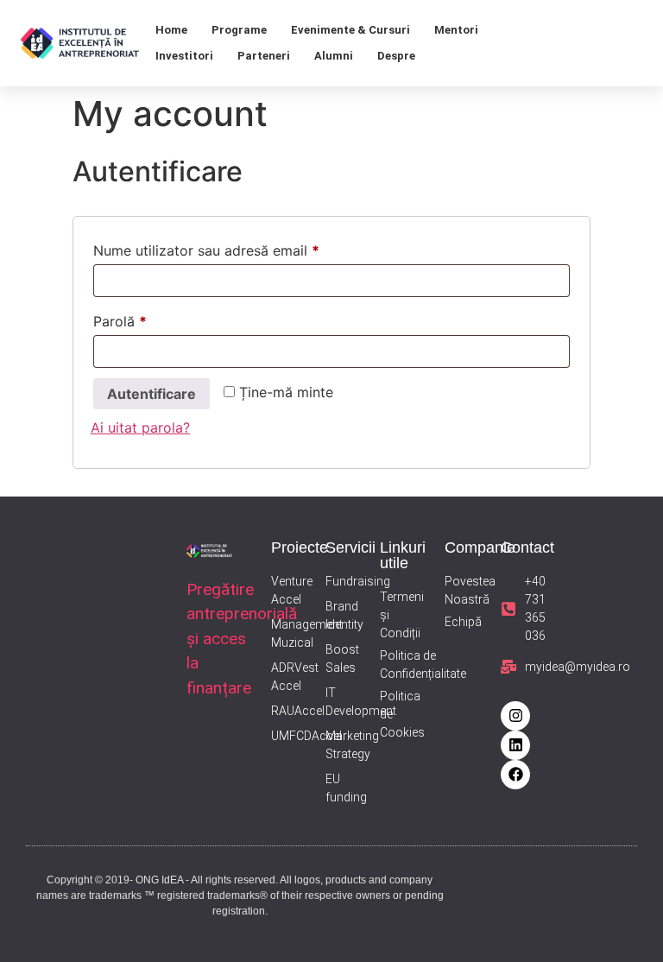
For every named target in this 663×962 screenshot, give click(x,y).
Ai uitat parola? (140, 427)
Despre (396, 55)
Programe (239, 29)
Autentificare (151, 393)
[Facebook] (515, 774)
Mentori (456, 29)
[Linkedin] (515, 745)
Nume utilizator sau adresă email (242, 248)
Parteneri (263, 55)
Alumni (333, 55)
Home (171, 29)
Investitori (184, 55)
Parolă (155, 318)
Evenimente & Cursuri (350, 29)
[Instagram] (515, 716)
